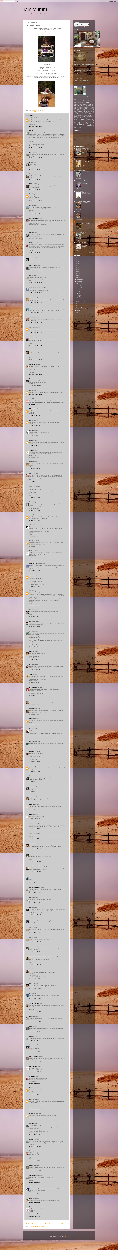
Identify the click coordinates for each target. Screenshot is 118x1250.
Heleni (30, 1099)
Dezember (79, 279)
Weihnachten (81, 125)
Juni (78, 291)
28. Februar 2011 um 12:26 (35, 374)
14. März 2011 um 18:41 (35, 951)
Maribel (31, 232)
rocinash (31, 843)
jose (30, 390)
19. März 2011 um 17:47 (35, 1040)
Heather (31, 317)
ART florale (77, 102)
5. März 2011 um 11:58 (34, 559)
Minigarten (80, 113)
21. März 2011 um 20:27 (35, 1094)
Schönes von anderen (85, 119)
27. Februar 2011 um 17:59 (35, 238)
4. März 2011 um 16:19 (34, 520)
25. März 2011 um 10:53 (35, 1134)
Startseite (47, 1223)
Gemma (31, 173)
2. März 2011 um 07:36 (34, 468)
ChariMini (31, 708)
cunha (30, 919)
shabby (83, 120)
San (30, 1151)
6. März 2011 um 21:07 (34, 695)
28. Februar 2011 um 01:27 (35, 322)
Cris (30, 420)
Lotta (91, 112)
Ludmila (31, 983)
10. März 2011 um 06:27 (35, 800)
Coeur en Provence (78, 107)
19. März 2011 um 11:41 (34, 1031)
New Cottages (85, 202)
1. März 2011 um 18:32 (34, 445)
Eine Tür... (78, 303)
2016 (77, 267)
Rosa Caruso (32, 1066)
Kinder (75, 111)
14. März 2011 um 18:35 (35, 941)
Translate (85, 26)
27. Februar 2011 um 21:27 (35, 261)
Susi (30, 473)
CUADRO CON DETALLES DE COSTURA (85, 245)
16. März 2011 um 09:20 (35, 988)
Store (75, 124)
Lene (30, 786)
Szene (81, 124)
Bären (81, 104)
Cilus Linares (32, 408)
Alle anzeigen (91, 252)
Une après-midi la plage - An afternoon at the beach (87, 151)
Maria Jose (32, 265)
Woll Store (78, 127)
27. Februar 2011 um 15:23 (35, 179)
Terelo (30, 674)
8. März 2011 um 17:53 (34, 781)
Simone (31, 766)
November (79, 281)
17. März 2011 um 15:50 (35, 1011)
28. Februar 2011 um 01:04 (35, 312)
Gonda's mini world (80, 180)
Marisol (31, 1123)
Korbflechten (77, 112)
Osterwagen (76, 116)
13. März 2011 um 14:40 (35, 883)
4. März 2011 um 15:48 (34, 510)
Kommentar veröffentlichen (34, 1216)
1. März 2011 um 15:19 (34, 415)
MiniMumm (35, 9)
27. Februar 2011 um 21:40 (35, 271)
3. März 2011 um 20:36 (34, 497)
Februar (79, 300)
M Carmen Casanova (34, 287)
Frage (91, 108)
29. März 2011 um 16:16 (35, 1193)
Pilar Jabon (32, 718)
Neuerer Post (28, 1223)
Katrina (31, 1165)
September (79, 285)
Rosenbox (84, 118)
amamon (31, 1076)
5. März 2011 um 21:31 (34, 605)
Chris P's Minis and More (35, 866)
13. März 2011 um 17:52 (35, 902)
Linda (30, 897)
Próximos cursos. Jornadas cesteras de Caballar (86, 194)
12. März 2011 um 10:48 (35, 861)
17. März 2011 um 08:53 (35, 998)
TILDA (90, 124)
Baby (88, 102)
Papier (83, 116)
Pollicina (31, 804)
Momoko (85, 115)
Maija (30, 194)
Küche (83, 112)
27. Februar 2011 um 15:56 (35, 189)
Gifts (75, 110)
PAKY (30, 621)
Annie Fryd (32, 117)
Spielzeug (90, 120)
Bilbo (83, 233)
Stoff (91, 122)
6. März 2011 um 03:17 (34, 616)
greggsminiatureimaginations (83, 201)
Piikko (30, 651)
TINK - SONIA (32, 184)
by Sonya (31, 337)
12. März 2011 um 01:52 (35, 828)
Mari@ (31, 297)
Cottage (87, 107)
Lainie (30, 876)
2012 (77, 275)
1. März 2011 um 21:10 (34, 457)
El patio (92, 107)
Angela (31, 814)
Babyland (76, 104)
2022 (77, 257)
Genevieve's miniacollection (83, 148)
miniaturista (32, 524)
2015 (77, 269)
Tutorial (75, 125)
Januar (78, 310)
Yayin (30, 450)
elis (30, 162)
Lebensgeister (79, 305)
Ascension (32, 751)
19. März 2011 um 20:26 (35, 1051)
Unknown (31, 327)
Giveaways (30, 111)
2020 (77, 259)
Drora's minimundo (34, 887)
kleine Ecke (82, 111)
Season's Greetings (86, 223)
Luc (75, 113)
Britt (30, 275)
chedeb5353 (32, 1113)
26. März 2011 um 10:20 (35, 1170)
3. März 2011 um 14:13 (34, 481)
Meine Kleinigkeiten (34, 563)
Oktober (79, 283)
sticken (85, 122)
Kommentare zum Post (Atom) (37, 1226)
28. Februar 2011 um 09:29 (35, 345)
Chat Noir (88, 105)
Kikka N (31, 591)
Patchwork (89, 116)
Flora (86, 108)
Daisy (30, 700)
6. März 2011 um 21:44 (34, 714)
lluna (30, 461)
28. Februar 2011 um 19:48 (35, 385)
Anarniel (31, 1186)
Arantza (31, 514)
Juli (78, 289)
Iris (30, 993)
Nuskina (31, 1087)
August (78, 287)
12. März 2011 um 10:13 (35, 848)
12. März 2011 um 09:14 (35, 838)
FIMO (81, 108)
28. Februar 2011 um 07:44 (35, 332)
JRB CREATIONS (33, 1003)
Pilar (30, 257)
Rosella (31, 502)
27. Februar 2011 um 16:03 (35, 200)
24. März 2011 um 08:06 (35, 1119)
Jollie (30, 631)
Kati (30, 728)
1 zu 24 (76, 100)
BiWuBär (31, 130)
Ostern (90, 115)
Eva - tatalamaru (33, 687)
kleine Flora (90, 111)
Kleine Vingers (33, 1056)
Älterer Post (65, 1223)
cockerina (31, 307)
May (30, 378)
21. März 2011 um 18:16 (35, 1083)
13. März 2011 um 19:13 (35, 914)
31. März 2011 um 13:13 (35, 1213)
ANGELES (31, 398)
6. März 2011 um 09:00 (34, 626)
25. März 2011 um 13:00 (35, 1146)
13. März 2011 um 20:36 (35, 932)
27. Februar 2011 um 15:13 (35, 169)
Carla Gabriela (32, 350)
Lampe (87, 112)
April (78, 296)
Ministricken (77, 115)
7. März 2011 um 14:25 (34, 747)
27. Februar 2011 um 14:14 (35, 126)
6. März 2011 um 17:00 (34, 669)
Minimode (88, 113)
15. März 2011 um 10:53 (35, 964)
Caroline (31, 540)
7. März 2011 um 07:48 (34, 737)
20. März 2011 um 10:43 (35, 1061)
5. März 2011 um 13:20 (34, 570)
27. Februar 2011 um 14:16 (35, 148)
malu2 (30, 152)
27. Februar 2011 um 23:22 (35, 282)
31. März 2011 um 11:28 (34, 1202)
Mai (78, 293)
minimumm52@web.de (83, 80)
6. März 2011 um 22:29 (34, 724)
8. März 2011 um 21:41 (34, 791)
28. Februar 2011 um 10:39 (35, 359)
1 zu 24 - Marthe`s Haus (86, 101)
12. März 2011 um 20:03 (35, 871)
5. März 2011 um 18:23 (34, 586)
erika (30, 440)
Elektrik (77, 108)
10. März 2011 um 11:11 (34, 810)
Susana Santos (33, 1175)
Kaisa (30, 1036)
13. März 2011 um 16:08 (35, 892)
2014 (77, 271)
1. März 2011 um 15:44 (34, 435)
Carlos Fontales (79, 191)
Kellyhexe (31, 741)
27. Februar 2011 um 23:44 (35, 292)
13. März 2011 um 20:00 (35, 923)
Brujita (31, 242)
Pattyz (30, 1026)
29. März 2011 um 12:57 (35, 1182)
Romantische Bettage (81, 307)
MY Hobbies (32, 364)
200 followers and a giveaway (83, 301)
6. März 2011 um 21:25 (34, 704)
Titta (30, 796)
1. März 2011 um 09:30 (34, 404)
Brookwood (77, 105)
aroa (30, 927)
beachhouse (87, 104)
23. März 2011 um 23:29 (35, 1109)
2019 (77, 261)
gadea (30, 1198)
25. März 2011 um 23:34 (35, 1160)
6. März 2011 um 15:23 (34, 659)
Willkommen (37, 111)
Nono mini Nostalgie (81, 232)
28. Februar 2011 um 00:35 (35, 302)
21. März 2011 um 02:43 (35, 1071)
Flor (30, 205)
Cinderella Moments (80, 170)
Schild (89, 118)
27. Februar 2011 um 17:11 (35, 228)
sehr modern (77, 120)
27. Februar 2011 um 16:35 (35, 213)
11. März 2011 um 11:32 (34, 818)
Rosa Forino (32, 969)
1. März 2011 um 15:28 (34, 425)
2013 (77, 273)
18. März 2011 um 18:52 (35, 1021)
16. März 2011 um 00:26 (35, 978)
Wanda (31, 609)
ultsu (30, 1016)
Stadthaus (77, 122)
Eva (30, 664)
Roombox (76, 118)
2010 (77, 313)
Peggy (30, 550)
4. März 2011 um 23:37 (34, 536)
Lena (30, 853)
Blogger (65, 1236)
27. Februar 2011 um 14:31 (35, 157)
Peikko (31, 946)
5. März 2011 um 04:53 (34, 546)
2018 (77, 263)
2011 (77, 277)
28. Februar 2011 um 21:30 (35, 394)
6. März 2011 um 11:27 (34, 646)
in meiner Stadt (88, 110)
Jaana (30, 1044)
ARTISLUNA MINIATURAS (82, 242)
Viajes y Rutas (32, 1206)
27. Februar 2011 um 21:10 (35, 252)
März (78, 298)
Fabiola (31, 430)
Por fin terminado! (85, 213)
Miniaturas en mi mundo (82, 211)
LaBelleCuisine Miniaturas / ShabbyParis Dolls (40, 956)
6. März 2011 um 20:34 (34, 682)
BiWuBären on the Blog (81, 222)
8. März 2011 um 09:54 (34, 761)
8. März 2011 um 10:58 (34, 771)
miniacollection (33, 218)
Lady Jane (31, 1139)
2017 (77, 265)
